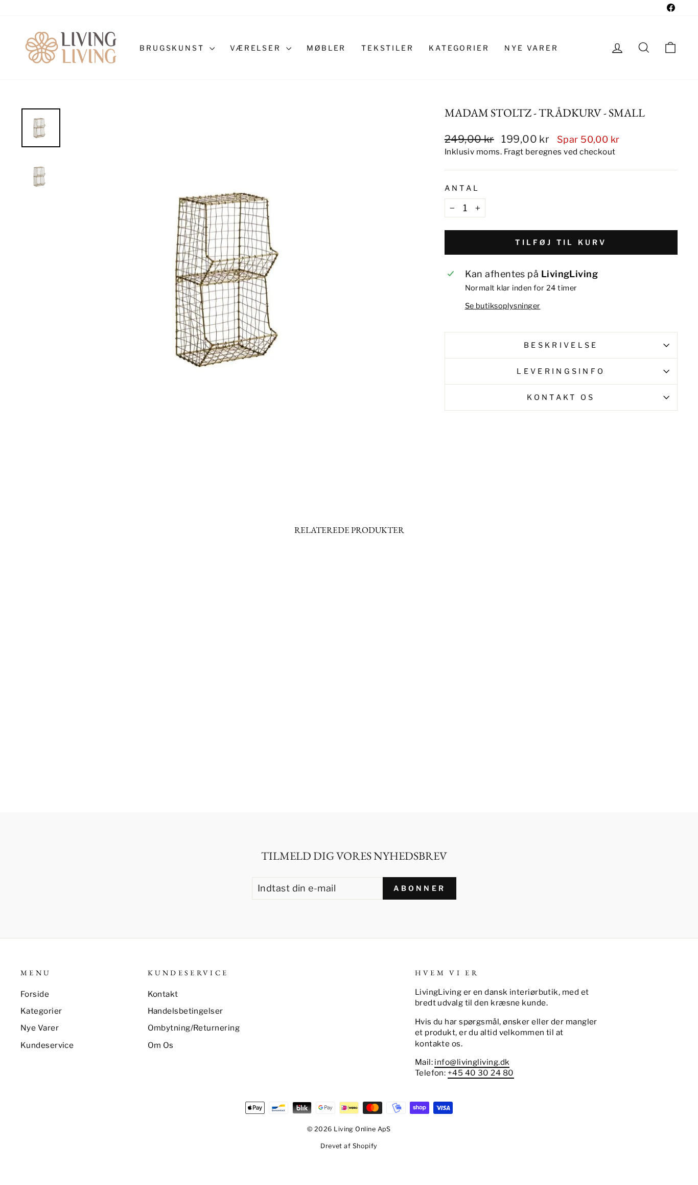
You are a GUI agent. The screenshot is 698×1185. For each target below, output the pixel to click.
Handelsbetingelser (185, 1011)
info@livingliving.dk (471, 1062)
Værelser (257, 47)
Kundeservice (47, 1045)
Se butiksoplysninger (503, 305)
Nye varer (531, 47)
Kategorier (459, 47)
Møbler (326, 47)
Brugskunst (173, 47)
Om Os (161, 1045)
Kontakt (163, 994)
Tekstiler (387, 47)
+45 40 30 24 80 (481, 1073)
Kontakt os (561, 397)
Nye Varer (39, 1028)
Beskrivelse (561, 345)
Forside (34, 994)
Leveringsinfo (561, 371)
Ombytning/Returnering (194, 1028)
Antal (462, 188)
